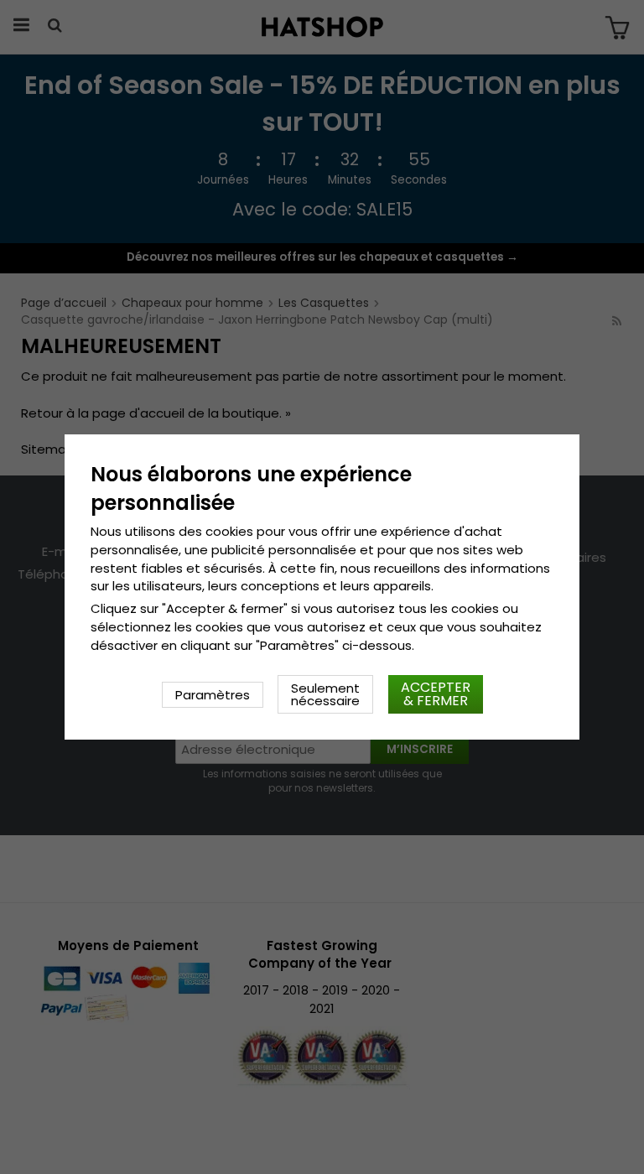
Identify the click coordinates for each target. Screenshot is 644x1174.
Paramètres (212, 695)
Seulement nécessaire (325, 694)
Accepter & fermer (435, 694)
